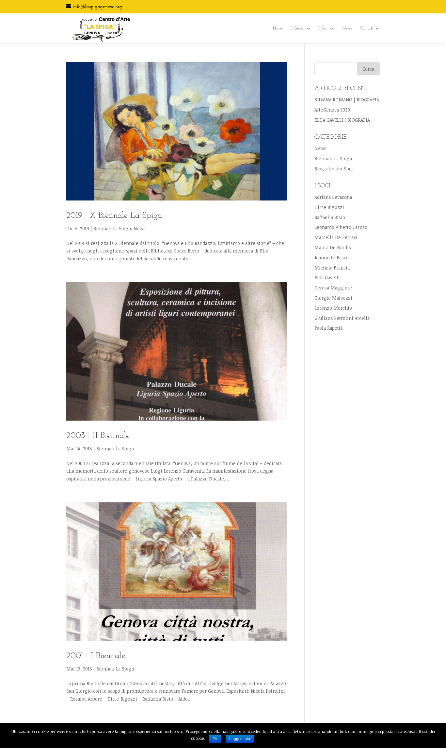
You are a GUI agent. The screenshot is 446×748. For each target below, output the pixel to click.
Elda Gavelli (327, 277)
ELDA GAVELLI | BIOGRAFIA (342, 120)
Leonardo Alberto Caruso (340, 227)
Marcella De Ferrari (335, 237)
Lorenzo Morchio (333, 308)
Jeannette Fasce (331, 257)
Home (277, 28)
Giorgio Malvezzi (333, 298)
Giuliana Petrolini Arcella (342, 318)
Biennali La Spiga (112, 228)
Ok (215, 739)
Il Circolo (297, 28)
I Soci (323, 28)
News (347, 28)
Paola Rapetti (328, 328)
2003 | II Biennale (98, 435)
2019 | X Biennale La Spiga (114, 215)
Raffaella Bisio (329, 217)
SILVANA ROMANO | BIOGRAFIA (346, 99)
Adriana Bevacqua (333, 197)
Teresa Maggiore (333, 288)
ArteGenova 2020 (332, 110)
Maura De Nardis (332, 247)
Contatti (366, 28)
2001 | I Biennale (95, 656)
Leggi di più (239, 739)
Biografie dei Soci (333, 168)
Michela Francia (332, 268)
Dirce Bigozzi (329, 207)
